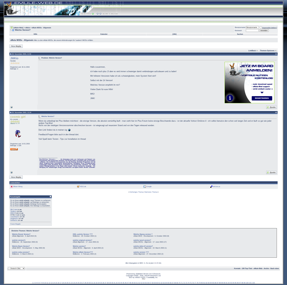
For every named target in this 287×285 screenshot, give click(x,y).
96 (238, 283)
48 (130, 283)
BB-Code (13, 209)
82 (206, 283)
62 (161, 283)
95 (235, 283)
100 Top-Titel (247, 268)
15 (56, 283)
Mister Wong (17, 186)
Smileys (13, 211)
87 (218, 283)
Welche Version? (47, 116)
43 (119, 283)
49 (132, 283)
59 (155, 283)
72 (184, 283)
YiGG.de (83, 186)
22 (72, 283)
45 (123, 283)
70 (179, 283)
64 (166, 283)
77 (195, 283)
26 (81, 283)
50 (135, 283)
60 (157, 283)
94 (233, 283)
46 (126, 283)
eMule (27, 28)
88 (220, 283)
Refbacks (13, 220)
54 (144, 283)
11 (47, 283)
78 (197, 283)
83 (209, 283)
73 (186, 283)
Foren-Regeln (15, 224)
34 (99, 283)
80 (202, 283)
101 (250, 283)
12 (49, 283)
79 (200, 283)
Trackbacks (14, 217)
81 (204, 283)
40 (112, 283)
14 (54, 283)
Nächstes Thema (151, 192)
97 (240, 283)
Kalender (103, 34)
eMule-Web (258, 268)
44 (121, 283)
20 (67, 283)
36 (103, 283)
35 (101, 283)
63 (164, 283)
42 (117, 283)
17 (61, 283)
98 (242, 283)
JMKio (14, 58)
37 (105, 283)
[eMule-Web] (18, 28)
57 (150, 283)
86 (215, 283)
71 (182, 283)
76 (193, 283)
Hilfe (35, 34)
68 (175, 283)
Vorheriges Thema (136, 192)
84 (211, 283)
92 (229, 283)
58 (153, 283)
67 (173, 283)
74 (188, 283)
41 (114, 283)
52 (139, 283)
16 (58, 283)
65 (168, 283)
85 (213, 283)
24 (76, 283)
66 (170, 283)
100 (247, 283)
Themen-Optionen (267, 50)
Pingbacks (14, 218)
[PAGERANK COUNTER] (143, 279)
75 (191, 283)
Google (149, 186)
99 (244, 283)
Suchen (240, 34)
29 (87, 283)
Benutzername (240, 27)
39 (110, 283)
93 (231, 283)
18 (63, 283)
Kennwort (238, 30)
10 (45, 283)
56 (148, 283)
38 (108, 283)
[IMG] (12, 213)
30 (90, 283)
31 (92, 283)
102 (253, 283)
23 (74, 283)
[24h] (174, 34)
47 (128, 283)
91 (227, 283)
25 (79, 283)
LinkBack (252, 50)
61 (159, 283)
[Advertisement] (64, 82)
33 (96, 283)
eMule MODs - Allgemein (41, 28)
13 (52, 283)
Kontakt (237, 268)
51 (137, 283)
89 (222, 283)
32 (94, 283)
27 (83, 283)
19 (65, 283)
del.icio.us (216, 186)
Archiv (266, 268)
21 (70, 283)
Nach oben (274, 268)
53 (141, 283)
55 (146, 283)
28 (85, 283)
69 (177, 283)
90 (224, 283)
